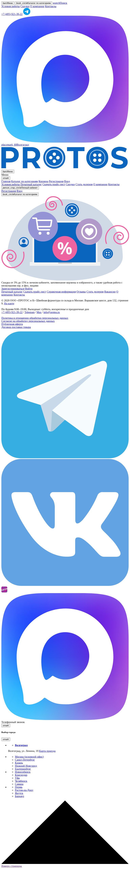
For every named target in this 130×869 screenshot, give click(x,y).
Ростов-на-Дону (24, 790)
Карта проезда (47, 751)
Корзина (43, 181)
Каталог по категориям (24, 181)
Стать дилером (84, 184)
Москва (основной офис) (29, 756)
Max (39, 312)
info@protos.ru (52, 312)
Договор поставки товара (16, 327)
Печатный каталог (31, 184)
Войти (28, 288)
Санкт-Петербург (25, 759)
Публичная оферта (12, 324)
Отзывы (81, 291)
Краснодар (21, 774)
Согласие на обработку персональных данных (28, 321)
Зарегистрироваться (12, 288)
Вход (67, 181)
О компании (37, 6)
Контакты (50, 6)
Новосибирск (22, 771)
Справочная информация (61, 291)
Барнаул (19, 796)
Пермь (18, 787)
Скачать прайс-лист (53, 184)
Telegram (30, 312)
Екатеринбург (23, 768)
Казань (19, 762)
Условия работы (10, 6)
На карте (9, 303)
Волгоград (15, 144)
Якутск (19, 793)
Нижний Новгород (26, 765)
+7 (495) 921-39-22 (12, 14)
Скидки (24, 6)
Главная (5, 181)
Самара (19, 784)
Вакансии (110, 291)
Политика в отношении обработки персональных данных (34, 318)
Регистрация (56, 181)
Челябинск (21, 781)
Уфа (17, 778)
